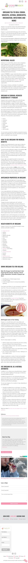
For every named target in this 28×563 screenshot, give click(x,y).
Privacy (22, 556)
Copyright (17, 558)
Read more (4, 447)
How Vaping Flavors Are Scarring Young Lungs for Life (12, 478)
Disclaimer (11, 558)
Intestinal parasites (7, 251)
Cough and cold (6, 230)
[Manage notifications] (25, 560)
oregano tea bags (15, 298)
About (4, 556)
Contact (16, 556)
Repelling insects (6, 256)
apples (17, 80)
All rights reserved (7, 560)
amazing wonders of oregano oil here (18, 165)
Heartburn (5, 248)
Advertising (10, 556)
